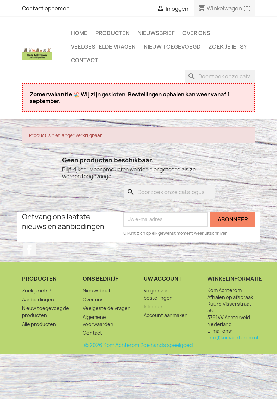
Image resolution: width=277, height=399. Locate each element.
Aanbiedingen (38, 299)
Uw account (163, 278)
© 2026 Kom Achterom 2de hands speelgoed (138, 345)
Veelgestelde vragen (103, 46)
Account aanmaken (166, 315)
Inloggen (154, 306)
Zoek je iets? (227, 46)
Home (79, 33)
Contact (84, 60)
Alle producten (39, 324)
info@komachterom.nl (232, 337)
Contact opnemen (46, 8)
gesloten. (114, 94)
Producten (112, 33)
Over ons (196, 33)
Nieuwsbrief (156, 33)
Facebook (29, 249)
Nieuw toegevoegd (172, 46)
